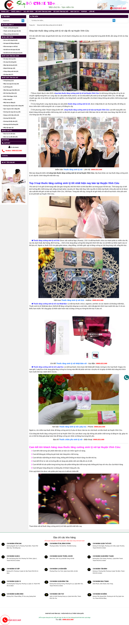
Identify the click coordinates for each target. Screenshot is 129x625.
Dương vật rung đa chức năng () (13, 105)
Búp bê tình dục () (9, 68)
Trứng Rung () (8, 80)
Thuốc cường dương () (10, 28)
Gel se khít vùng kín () (10, 40)
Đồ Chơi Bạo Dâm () (10, 93)
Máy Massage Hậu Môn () (11, 90)
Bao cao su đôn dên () (10, 137)
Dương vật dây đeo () (10, 121)
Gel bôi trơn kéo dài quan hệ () (12, 52)
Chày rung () (7, 99)
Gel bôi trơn (28, 11)
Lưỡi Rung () (7, 87)
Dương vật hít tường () (10, 124)
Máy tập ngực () (8, 127)
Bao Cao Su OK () (9, 133)
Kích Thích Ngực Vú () (10, 96)
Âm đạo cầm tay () (9, 59)
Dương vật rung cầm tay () (11, 112)
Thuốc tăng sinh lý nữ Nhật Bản (70, 363)
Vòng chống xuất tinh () (10, 71)
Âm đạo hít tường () (9, 62)
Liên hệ (91, 11)
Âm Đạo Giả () (8, 74)
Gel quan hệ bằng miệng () (11, 43)
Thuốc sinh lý (16, 11)
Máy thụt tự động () (9, 102)
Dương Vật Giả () (9, 118)
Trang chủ (5, 11)
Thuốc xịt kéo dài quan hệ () (12, 31)
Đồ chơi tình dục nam (43, 11)
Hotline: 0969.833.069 (14, 150)
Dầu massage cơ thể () (10, 46)
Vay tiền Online (9, 162)
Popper (84, 11)
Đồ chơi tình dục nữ (61, 11)
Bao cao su (75, 11)
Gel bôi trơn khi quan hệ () (11, 49)
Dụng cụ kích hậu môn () (11, 115)
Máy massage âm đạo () (11, 84)
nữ (85, 363)
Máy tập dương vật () (10, 65)
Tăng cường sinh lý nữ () (11, 34)
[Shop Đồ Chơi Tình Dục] (9, 5)
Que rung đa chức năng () (11, 109)
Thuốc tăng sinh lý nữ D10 (72, 300)
